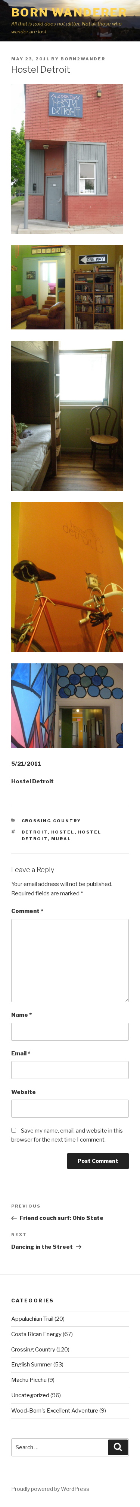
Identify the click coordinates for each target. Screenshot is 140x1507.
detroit (35, 832)
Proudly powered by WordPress (50, 1489)
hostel (63, 832)
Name (21, 1015)
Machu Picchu (29, 1380)
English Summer (31, 1364)
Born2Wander (82, 58)
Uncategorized (30, 1395)
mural (61, 838)
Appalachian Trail (32, 1318)
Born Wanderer (69, 12)
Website (23, 1092)
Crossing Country (51, 820)
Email (20, 1053)
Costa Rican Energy (36, 1334)
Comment (27, 911)
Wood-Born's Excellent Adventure (54, 1410)
